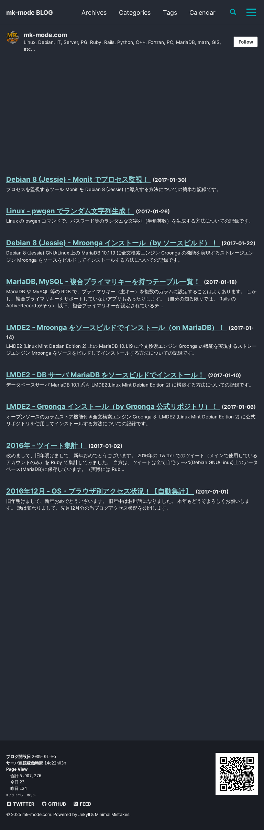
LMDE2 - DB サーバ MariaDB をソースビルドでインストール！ (106, 374)
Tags (170, 12)
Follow (246, 42)
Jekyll (84, 814)
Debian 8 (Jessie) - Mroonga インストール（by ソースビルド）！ (113, 242)
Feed (85, 804)
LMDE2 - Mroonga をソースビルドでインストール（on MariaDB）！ (116, 327)
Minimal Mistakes (112, 814)
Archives (94, 12)
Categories (135, 12)
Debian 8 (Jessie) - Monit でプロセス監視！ (78, 179)
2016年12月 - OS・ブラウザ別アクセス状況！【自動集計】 (100, 491)
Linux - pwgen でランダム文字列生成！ (70, 210)
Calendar (202, 12)
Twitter (23, 804)
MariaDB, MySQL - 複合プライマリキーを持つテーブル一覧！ (104, 281)
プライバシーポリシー (23, 795)
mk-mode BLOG (29, 12)
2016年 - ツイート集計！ (46, 445)
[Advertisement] (132, 113)
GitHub (56, 804)
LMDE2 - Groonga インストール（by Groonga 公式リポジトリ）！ (113, 406)
